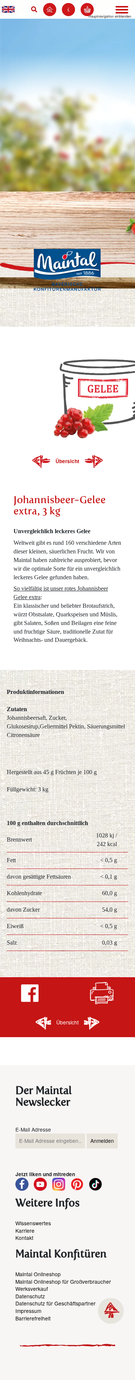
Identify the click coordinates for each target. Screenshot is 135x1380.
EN (8, 9)
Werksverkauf (31, 1288)
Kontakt (24, 1237)
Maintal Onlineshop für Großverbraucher (63, 1281)
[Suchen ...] (35, 9)
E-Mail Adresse (33, 1129)
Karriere (24, 1230)
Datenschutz (30, 1296)
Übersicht (68, 461)
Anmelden (102, 1140)
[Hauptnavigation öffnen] (122, 10)
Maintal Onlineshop (38, 1274)
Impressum (28, 1310)
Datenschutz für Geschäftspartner (55, 1303)
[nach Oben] (111, 1311)
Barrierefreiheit (33, 1318)
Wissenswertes (33, 1223)
